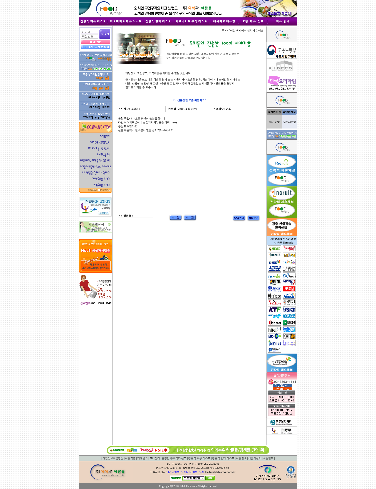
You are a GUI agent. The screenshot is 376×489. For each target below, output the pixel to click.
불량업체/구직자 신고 (174, 458)
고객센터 (154, 458)
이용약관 (130, 458)
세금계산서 (254, 458)
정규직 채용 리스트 (199, 458)
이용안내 (241, 458)
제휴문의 (142, 458)
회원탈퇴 (268, 458)
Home (225, 30)
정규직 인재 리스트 (223, 458)
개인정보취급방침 (112, 458)
